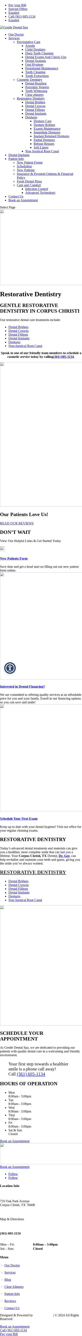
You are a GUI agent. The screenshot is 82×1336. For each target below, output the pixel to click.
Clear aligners (34, 94)
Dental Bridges (35, 102)
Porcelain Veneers (37, 87)
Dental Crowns (35, 106)
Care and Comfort (29, 185)
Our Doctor (16, 34)
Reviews (10, 1301)
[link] (2, 550)
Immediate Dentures (47, 132)
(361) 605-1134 (63, 356)
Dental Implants (35, 113)
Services (14, 38)
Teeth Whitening (36, 91)
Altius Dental (43, 1315)
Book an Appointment (23, 200)
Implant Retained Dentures (51, 136)
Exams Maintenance (47, 128)
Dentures (31, 117)
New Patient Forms (29, 162)
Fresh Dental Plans (29, 181)
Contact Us (15, 196)
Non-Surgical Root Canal (25, 346)
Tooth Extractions (37, 76)
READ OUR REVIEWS (17, 523)
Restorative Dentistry (31, 98)
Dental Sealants (35, 61)
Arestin (30, 46)
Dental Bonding (35, 83)
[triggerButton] (10, 668)
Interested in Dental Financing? (22, 686)
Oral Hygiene (34, 64)
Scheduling (24, 166)
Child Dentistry (35, 49)
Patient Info (16, 159)
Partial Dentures (44, 140)
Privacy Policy (10, 1322)
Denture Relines (44, 125)
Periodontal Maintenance (41, 68)
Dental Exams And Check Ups (45, 57)
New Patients (25, 170)
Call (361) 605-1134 (21, 16)
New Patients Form (14, 558)
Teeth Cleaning (35, 72)
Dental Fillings (35, 110)
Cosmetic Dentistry (29, 79)
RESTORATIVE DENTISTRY (33, 872)
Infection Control (36, 189)
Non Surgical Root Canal (42, 151)
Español (13, 12)
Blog (7, 1279)
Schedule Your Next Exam (18, 818)
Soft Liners (41, 147)
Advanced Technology (40, 192)
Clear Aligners (14, 1286)
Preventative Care (28, 42)
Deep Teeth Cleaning (39, 53)
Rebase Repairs (44, 143)
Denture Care (43, 121)
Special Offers (17, 9)
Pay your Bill (17, 5)
